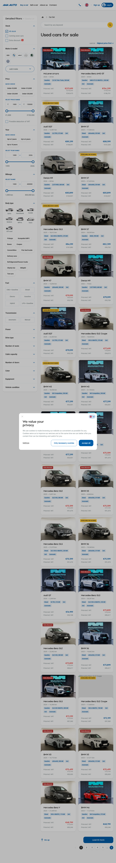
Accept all (86, 443)
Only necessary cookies (64, 443)
